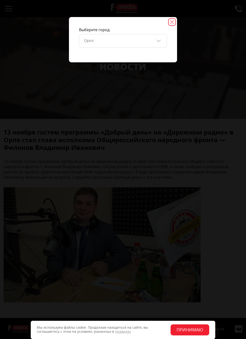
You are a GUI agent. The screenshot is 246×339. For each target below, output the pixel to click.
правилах (123, 332)
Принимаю (190, 330)
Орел (89, 40)
